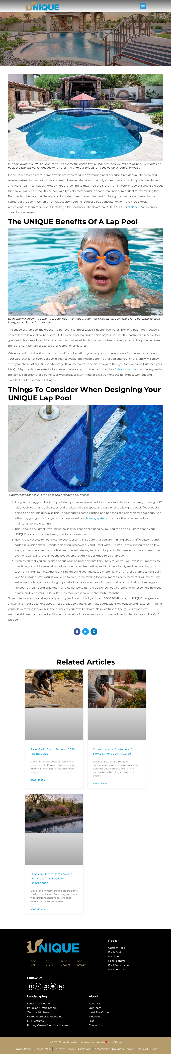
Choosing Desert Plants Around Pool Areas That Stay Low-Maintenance (51, 878)
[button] (143, 6)
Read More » (37, 780)
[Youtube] (53, 986)
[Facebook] (30, 986)
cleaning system (96, 518)
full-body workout (127, 369)
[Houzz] (60, 986)
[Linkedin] (45, 986)
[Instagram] (38, 986)
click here (134, 207)
